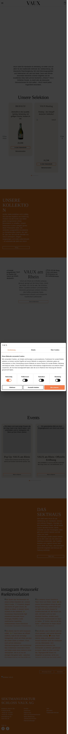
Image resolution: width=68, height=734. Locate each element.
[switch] (25, 380)
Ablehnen (12, 387)
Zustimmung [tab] (11, 350)
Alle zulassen (54, 387)
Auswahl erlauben (33, 387)
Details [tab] (33, 350)
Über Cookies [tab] (55, 350)
